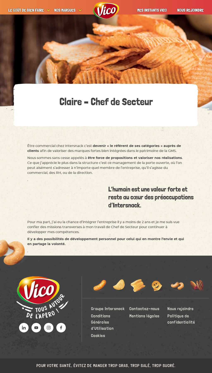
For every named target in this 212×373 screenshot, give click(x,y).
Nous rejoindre (190, 10)
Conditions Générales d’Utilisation (102, 322)
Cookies (98, 336)
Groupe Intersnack (108, 309)
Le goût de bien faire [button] (26, 10)
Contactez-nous (144, 309)
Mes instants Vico (152, 10)
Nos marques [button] (65, 10)
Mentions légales (144, 316)
